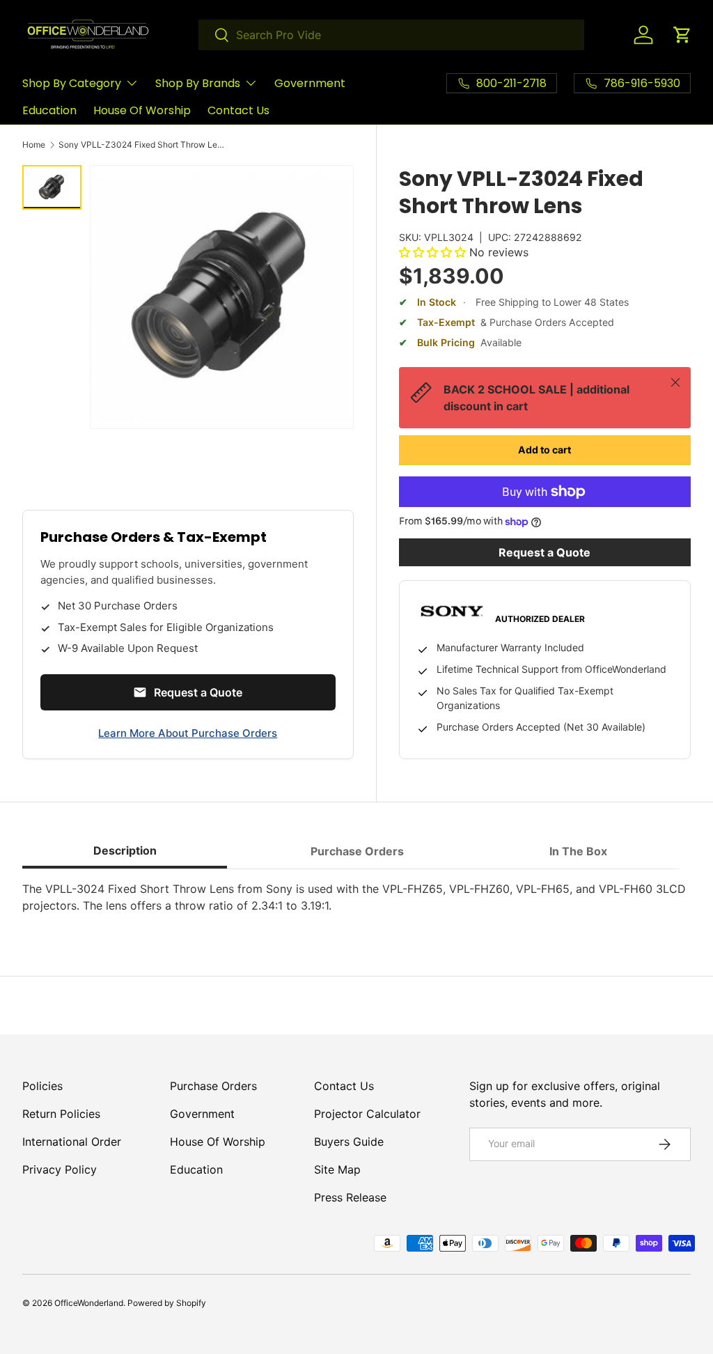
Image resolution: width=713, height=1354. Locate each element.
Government (309, 83)
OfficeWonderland (88, 1303)
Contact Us (238, 110)
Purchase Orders (213, 1086)
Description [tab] (125, 850)
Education (49, 110)
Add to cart (544, 450)
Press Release (350, 1197)
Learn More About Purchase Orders (187, 733)
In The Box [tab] (578, 851)
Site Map (337, 1169)
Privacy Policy (59, 1169)
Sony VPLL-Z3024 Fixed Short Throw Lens (142, 145)
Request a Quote (544, 552)
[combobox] (391, 35)
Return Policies (61, 1114)
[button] (682, 35)
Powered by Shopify (166, 1303)
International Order (71, 1142)
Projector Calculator (367, 1114)
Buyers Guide (349, 1142)
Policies (42, 1086)
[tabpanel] (356, 897)
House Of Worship (142, 110)
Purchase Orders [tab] (357, 851)
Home (33, 145)
